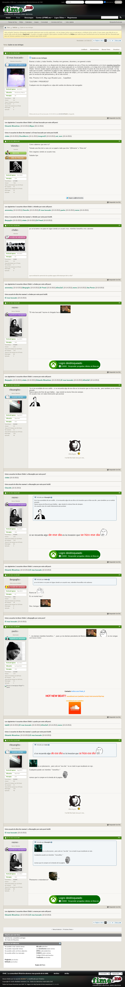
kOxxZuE (59, 288)
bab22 (7, 725)
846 (14, 597)
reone (77, 210)
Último (117, 41)
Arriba (67, 973)
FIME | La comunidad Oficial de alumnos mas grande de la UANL (25, 973)
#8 (119, 626)
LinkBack (84, 49)
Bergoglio (8, 220)
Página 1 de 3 (99, 40)
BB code (39, 946)
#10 (119, 837)
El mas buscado (45, 210)
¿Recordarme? (110, 2)
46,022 (15, 424)
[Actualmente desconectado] (15, 87)
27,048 (15, 181)
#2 (119, 141)
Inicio (8, 18)
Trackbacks (39, 957)
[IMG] (38, 951)
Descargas (29, 18)
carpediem (16, 938)
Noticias (15, 27)
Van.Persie (91, 288)
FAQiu (21, 22)
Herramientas (94, 49)
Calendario (28, 22)
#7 (119, 575)
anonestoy (9, 210)
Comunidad (44, 22)
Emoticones (43, 949)
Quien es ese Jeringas (15, 45)
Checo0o (25, 210)
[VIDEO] (39, 953)
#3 (119, 225)
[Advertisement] (76, 10)
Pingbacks (8, 960)
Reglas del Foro (40, 965)
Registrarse (72, 18)
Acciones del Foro (56, 22)
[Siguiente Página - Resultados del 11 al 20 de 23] (112, 41)
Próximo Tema (67, 929)
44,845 (15, 345)
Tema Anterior (57, 929)
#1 (119, 53)
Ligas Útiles (59, 18)
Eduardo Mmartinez (12, 126)
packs (63, 210)
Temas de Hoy (12, 22)
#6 (119, 493)
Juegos (36, 22)
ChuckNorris (23, 136)
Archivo (56, 973)
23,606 (15, 672)
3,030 (15, 259)
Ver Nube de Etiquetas (12, 940)
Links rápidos (70, 22)
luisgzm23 (42, 136)
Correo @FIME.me (43, 18)
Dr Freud (39, 220)
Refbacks (7, 962)
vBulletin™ (23, 979)
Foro (18, 18)
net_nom (59, 136)
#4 (119, 303)
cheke (7, 136)
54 (14, 98)
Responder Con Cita (114, 118)
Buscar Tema (106, 49)
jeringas (22, 938)
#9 (119, 740)
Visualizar (116, 49)
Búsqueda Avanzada (116, 22)
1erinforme (8, 938)
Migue (32, 126)
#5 (119, 385)
